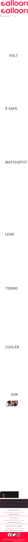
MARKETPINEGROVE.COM (14, 510)
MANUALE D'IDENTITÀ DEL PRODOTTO (14, 530)
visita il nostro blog (14, 503)
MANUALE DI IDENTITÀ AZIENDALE (14, 526)
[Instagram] (18, 535)
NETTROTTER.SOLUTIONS (14, 522)
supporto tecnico (14, 506)
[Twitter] (14, 535)
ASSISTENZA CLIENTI (14, 500)
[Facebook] (10, 535)
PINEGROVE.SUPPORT (14, 514)
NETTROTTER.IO (14, 518)
